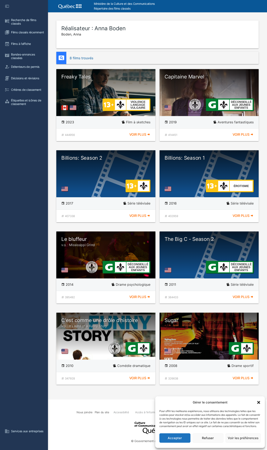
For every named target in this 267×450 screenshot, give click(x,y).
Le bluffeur (78, 241)
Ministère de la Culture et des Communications (124, 3)
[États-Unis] (74, 107)
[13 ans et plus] (108, 104)
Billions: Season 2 (81, 158)
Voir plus (138, 134)
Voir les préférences (243, 438)
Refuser (208, 438)
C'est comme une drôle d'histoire (99, 322)
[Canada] (65, 107)
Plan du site (102, 412)
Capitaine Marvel (184, 77)
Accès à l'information (148, 412)
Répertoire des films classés (112, 8)
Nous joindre (85, 412)
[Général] (212, 104)
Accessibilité (121, 412)
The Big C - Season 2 (189, 239)
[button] (259, 402)
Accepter (175, 438)
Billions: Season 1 (185, 158)
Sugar (171, 320)
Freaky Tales (76, 77)
